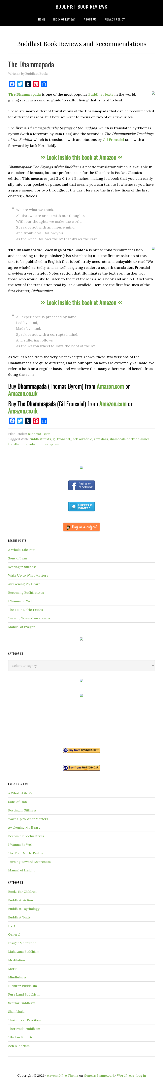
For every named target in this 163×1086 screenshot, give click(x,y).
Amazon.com (110, 386)
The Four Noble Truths (25, 610)
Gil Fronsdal (113, 139)
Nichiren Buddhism (22, 986)
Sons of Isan (17, 558)
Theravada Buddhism (24, 1029)
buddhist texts (40, 439)
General (14, 934)
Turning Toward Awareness (29, 618)
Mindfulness (17, 977)
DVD (11, 926)
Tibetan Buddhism (22, 1037)
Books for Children (22, 892)
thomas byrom (47, 444)
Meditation (16, 960)
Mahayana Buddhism (23, 952)
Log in (141, 1075)
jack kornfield (82, 439)
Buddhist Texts (39, 434)
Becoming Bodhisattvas (26, 593)
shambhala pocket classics (129, 439)
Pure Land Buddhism (24, 994)
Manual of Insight (21, 627)
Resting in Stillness (22, 567)
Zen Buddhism (19, 1046)
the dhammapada (21, 444)
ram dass (101, 439)
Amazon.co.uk (22, 393)
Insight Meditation (22, 943)
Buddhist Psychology (23, 909)
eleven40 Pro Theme (62, 1075)
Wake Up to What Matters (28, 575)
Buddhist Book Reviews (81, 6)
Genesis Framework (99, 1075)
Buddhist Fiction (20, 900)
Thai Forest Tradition (24, 1020)
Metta (12, 969)
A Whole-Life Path (22, 550)
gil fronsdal (61, 439)
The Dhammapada (31, 64)
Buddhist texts (100, 94)
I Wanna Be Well (20, 601)
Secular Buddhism (21, 1003)
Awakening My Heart (24, 584)
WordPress (125, 1075)
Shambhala (16, 1011)
